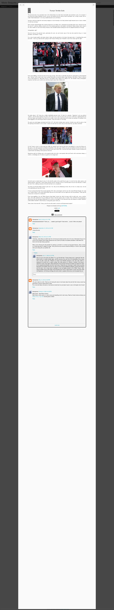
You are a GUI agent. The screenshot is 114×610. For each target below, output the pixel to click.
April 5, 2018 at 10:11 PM (44, 219)
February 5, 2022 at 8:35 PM (45, 291)
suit (59, 208)
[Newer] (20, 5)
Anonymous (35, 219)
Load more (57, 325)
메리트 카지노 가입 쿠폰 (37, 296)
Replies (35, 252)
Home (10, 6)
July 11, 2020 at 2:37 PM (48, 255)
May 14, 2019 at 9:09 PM (44, 279)
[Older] (23, 5)
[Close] (93, 5)
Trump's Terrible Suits (57, 10)
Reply (33, 223)
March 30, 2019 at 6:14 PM (45, 236)
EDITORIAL (64, 206)
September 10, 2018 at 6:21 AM (46, 228)
